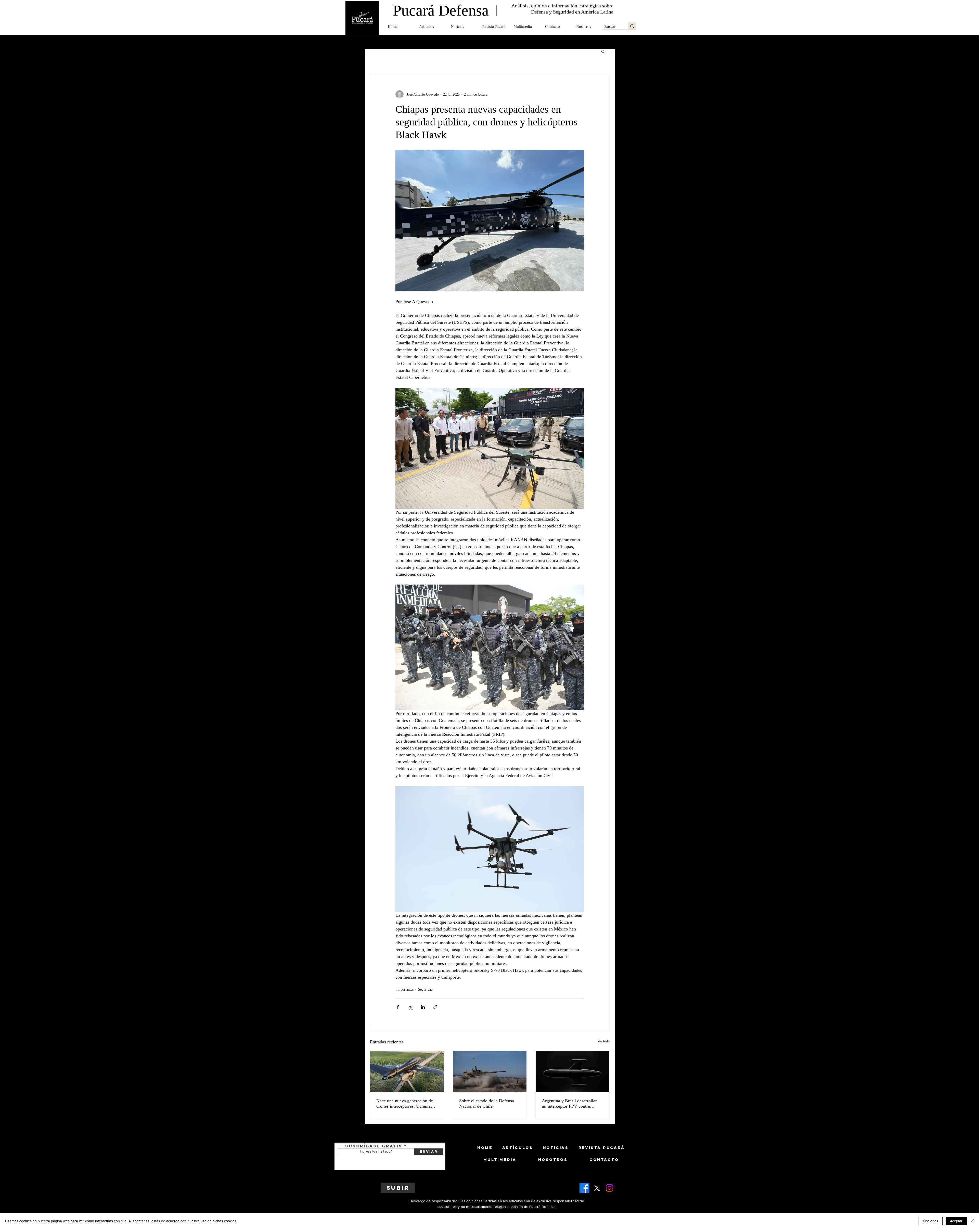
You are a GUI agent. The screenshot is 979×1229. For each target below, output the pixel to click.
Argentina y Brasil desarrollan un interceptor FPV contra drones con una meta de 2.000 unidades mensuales (570, 1103)
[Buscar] (632, 25)
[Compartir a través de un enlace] (435, 1007)
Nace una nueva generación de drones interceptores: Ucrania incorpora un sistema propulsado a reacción (406, 1103)
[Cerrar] (973, 1221)
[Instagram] (609, 1188)
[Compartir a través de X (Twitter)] (410, 1007)
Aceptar (956, 1220)
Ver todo (603, 1041)
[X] (597, 1188)
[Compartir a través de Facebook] (397, 1007)
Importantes (405, 989)
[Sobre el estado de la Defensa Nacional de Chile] (490, 1071)
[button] (431, 26)
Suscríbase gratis (373, 1146)
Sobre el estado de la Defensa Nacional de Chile (486, 1103)
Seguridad (425, 989)
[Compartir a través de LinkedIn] (422, 1007)
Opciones (930, 1220)
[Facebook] (584, 1188)
